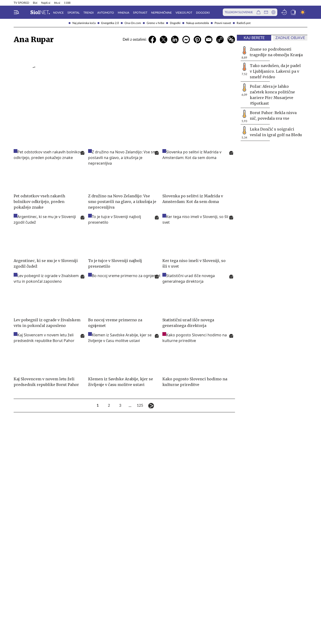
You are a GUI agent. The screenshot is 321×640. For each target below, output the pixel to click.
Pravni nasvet (223, 23)
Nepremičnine (161, 12)
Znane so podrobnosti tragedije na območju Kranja (276, 52)
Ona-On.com (133, 23)
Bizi (35, 2)
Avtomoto (105, 12)
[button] (16, 12)
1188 (67, 2)
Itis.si (57, 2)
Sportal (73, 12)
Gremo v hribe (155, 23)
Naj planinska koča (84, 23)
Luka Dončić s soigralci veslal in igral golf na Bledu (276, 132)
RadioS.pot (244, 23)
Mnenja (123, 12)
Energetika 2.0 (110, 23)
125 (140, 405)
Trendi (88, 12)
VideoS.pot (184, 12)
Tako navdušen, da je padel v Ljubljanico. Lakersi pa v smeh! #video (275, 71)
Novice (58, 12)
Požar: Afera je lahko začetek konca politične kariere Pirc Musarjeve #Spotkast (272, 95)
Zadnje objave (290, 38)
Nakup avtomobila (197, 23)
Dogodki (175, 23)
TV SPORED (21, 2)
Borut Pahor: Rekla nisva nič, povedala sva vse (273, 115)
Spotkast (140, 12)
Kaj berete (254, 38)
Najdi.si (45, 2)
